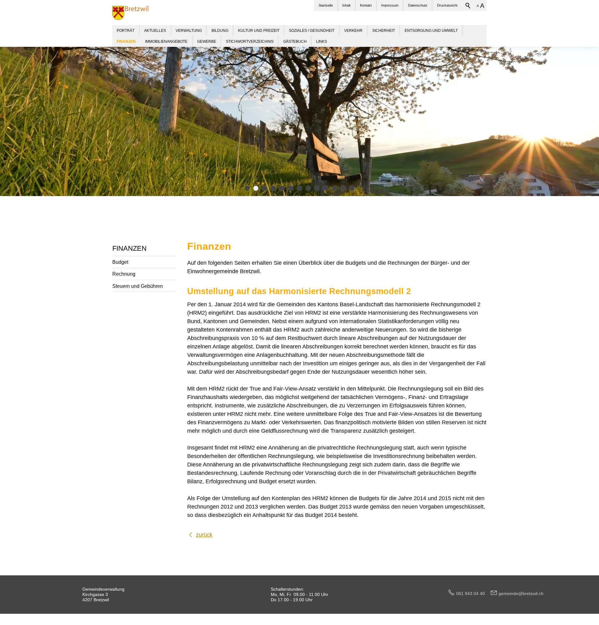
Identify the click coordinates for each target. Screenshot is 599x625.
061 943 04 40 (473, 593)
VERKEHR (353, 30)
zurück (204, 535)
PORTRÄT (125, 30)
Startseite (326, 5)
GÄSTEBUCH (295, 41)
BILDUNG (220, 30)
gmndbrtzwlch (521, 593)
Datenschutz (417, 5)
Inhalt (346, 5)
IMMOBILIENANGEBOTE (166, 41)
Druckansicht (447, 5)
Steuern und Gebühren (137, 286)
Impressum (389, 5)
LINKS (321, 41)
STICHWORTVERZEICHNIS (250, 41)
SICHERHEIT (383, 30)
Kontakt (366, 5)
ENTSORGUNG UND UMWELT (431, 30)
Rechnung (123, 274)
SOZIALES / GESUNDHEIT (311, 30)
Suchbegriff (468, 6)
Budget (120, 262)
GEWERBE (206, 41)
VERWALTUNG (189, 30)
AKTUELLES (155, 30)
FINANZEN (129, 248)
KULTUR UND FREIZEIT (259, 30)
